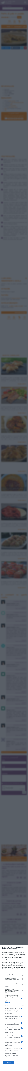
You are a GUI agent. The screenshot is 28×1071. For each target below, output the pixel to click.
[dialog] (14, 1008)
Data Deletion (5, 1068)
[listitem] (14, 975)
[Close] (24, 947)
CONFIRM (8, 1062)
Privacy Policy (22, 1068)
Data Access (14, 1068)
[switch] (22, 979)
